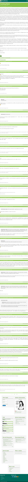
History (4, 456)
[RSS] (17, 476)
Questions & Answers (5, 460)
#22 (27, 297)
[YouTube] (16, 476)
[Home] (0, 0)
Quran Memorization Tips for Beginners (7, 440)
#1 (27, 61)
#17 (27, 238)
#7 (27, 136)
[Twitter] (14, 476)
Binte (9, 470)
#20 (27, 269)
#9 (27, 156)
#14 (27, 206)
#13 (27, 197)
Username (4, 399)
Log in (23, 70)
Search (1, 479)
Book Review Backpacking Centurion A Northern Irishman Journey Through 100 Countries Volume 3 (8, 442)
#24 (27, 325)
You (3, 146)
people (4, 455)
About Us (2, 476)
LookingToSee (4, 61)
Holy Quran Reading (18, 423)
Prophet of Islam (5, 459)
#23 (27, 314)
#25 (27, 335)
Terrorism (4, 461)
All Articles (4, 452)
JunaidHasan (10, 471)
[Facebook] (12, 476)
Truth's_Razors (4, 6)
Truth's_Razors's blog (6, 5)
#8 (27, 146)
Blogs (2, 5)
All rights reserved (5, 481)
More (24, 424)
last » (17, 394)
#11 (27, 176)
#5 (27, 111)
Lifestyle (4, 457)
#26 (27, 347)
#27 (27, 355)
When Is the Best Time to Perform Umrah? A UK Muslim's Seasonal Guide (8, 439)
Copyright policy (2, 478)
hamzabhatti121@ (11, 468)
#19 (27, 260)
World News (4, 453)
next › (14, 394)
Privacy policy (2, 477)
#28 (27, 367)
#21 (27, 283)
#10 (27, 166)
